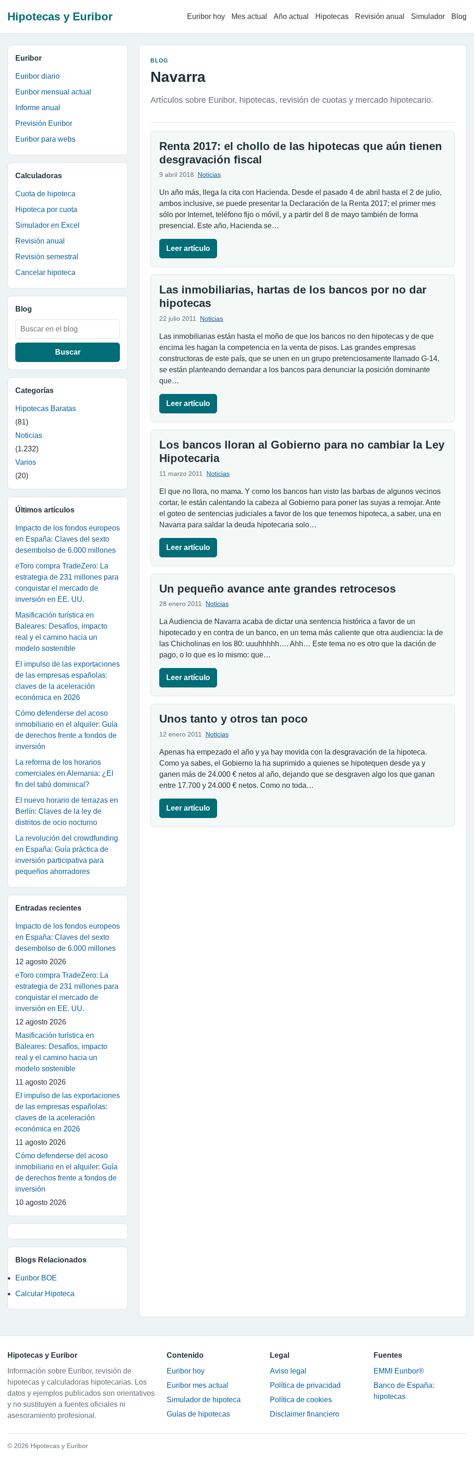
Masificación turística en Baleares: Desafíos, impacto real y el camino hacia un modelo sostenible (61, 631)
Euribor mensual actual (53, 92)
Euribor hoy (206, 16)
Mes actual (249, 16)
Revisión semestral (46, 257)
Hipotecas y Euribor (59, 16)
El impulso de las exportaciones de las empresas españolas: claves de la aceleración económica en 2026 (67, 680)
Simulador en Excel (47, 225)
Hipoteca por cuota (46, 209)
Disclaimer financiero (304, 1414)
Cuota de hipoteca (45, 194)
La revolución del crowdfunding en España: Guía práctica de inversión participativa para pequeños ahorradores (66, 854)
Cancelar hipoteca (45, 272)
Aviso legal (288, 1371)
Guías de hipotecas (198, 1414)
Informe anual (37, 108)
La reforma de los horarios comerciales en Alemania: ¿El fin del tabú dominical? (64, 773)
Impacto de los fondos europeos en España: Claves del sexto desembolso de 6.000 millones (67, 539)
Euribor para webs (45, 139)
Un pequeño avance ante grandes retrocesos (277, 588)
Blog (459, 16)
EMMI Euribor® (399, 1371)
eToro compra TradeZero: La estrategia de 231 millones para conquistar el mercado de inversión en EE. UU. (66, 582)
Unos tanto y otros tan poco (233, 718)
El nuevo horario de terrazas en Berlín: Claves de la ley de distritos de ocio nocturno (66, 811)
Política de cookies (301, 1400)
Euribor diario (37, 76)
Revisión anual (380, 16)
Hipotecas (332, 16)
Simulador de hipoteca (204, 1400)
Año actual (291, 16)
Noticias (28, 435)
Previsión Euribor (43, 123)
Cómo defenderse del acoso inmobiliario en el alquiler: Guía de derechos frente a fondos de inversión (66, 729)
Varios (25, 462)
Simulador (428, 16)
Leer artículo (188, 248)
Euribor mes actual (197, 1385)
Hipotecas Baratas (45, 408)
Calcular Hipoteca (45, 1294)
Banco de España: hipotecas (404, 1390)
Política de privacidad (305, 1385)
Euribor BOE (36, 1278)
